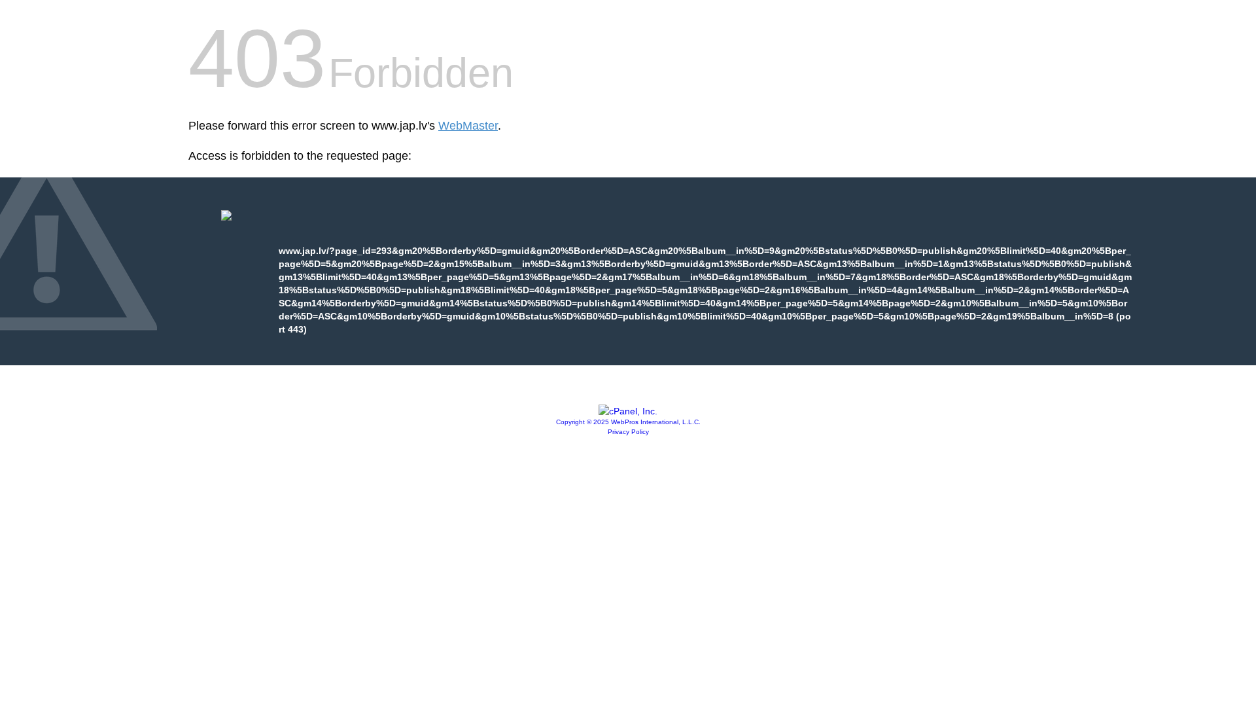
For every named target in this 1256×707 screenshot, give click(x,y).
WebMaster (468, 125)
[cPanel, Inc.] (628, 411)
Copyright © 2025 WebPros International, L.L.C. (628, 422)
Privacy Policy (628, 431)
